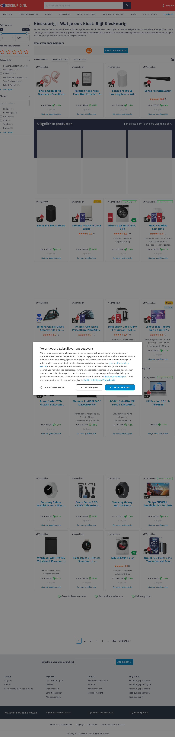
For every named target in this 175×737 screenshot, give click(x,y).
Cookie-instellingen (92, 380)
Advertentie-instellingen (114, 376)
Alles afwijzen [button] (89, 387)
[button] (52, 387)
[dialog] (87, 368)
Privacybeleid (108, 380)
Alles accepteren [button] (119, 387)
